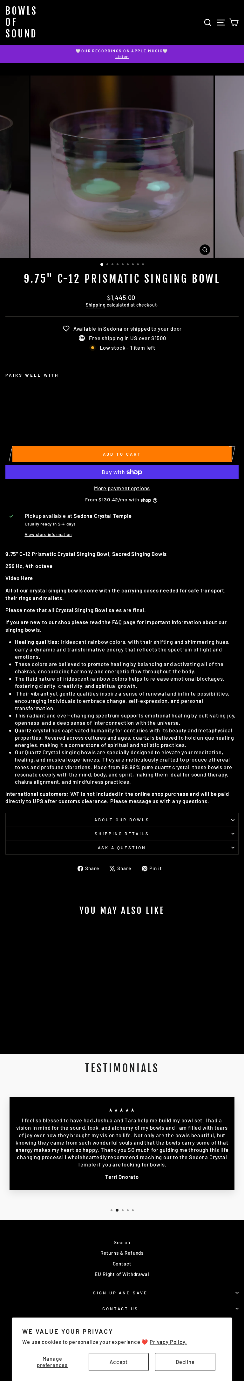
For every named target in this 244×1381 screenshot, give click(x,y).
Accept (119, 1361)
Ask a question (122, 847)
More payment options (122, 488)
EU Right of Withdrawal (122, 1274)
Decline (185, 1361)
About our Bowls (122, 819)
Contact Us (120, 1308)
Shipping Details (122, 833)
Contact (122, 1263)
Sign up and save (120, 1292)
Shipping (96, 304)
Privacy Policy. (168, 1341)
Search (122, 1242)
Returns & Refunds (122, 1253)
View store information (48, 534)
